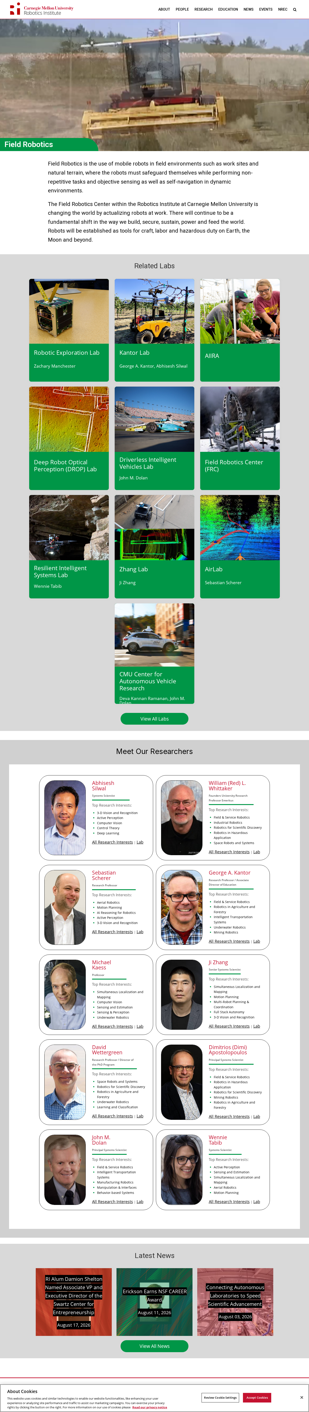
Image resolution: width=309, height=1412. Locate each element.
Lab (140, 842)
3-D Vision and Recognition (117, 813)
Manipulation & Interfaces (117, 1187)
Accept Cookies (257, 1398)
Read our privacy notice (149, 1407)
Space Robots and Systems (234, 843)
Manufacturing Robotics (115, 1182)
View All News (155, 1346)
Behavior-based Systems (115, 1192)
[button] (295, 9)
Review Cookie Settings (220, 1398)
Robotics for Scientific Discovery (238, 827)
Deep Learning (108, 833)
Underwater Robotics (230, 927)
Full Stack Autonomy (229, 1012)
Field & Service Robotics (232, 817)
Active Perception (110, 818)
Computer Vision (109, 823)
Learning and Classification (117, 1107)
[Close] (302, 1398)
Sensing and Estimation (115, 1007)
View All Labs (154, 719)
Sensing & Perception (113, 1012)
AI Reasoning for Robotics (116, 912)
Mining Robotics (226, 932)
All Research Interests (112, 842)
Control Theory (108, 828)
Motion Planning (109, 907)
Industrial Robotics (228, 822)
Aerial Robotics (108, 902)
